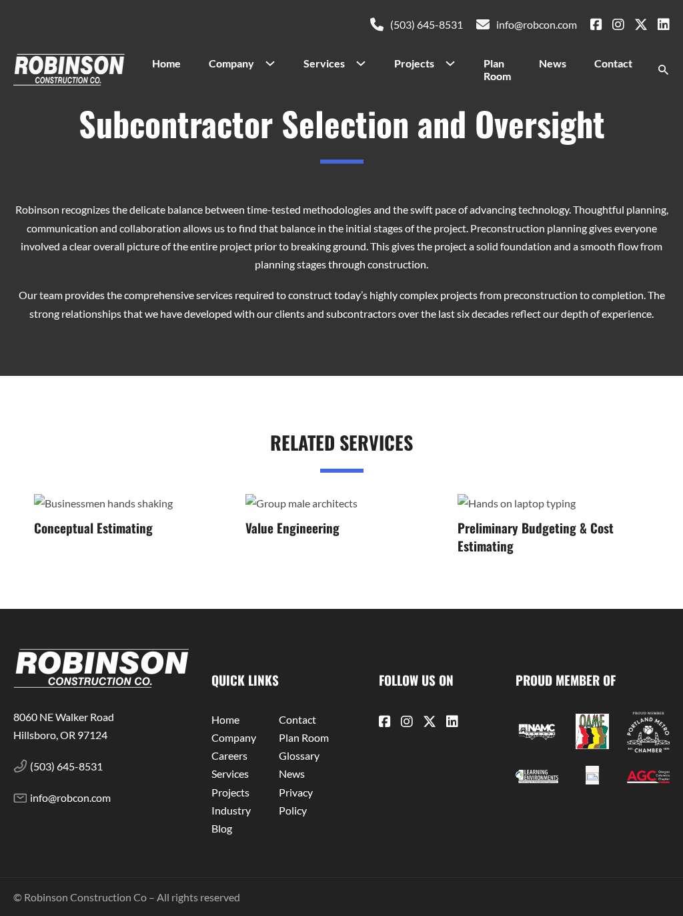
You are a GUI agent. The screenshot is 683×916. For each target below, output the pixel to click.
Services (324, 63)
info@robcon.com (536, 24)
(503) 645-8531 (426, 24)
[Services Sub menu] (366, 63)
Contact (613, 63)
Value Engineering (292, 527)
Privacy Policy (296, 801)
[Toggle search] (663, 70)
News (552, 63)
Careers (229, 755)
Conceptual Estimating (93, 527)
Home (166, 63)
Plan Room (497, 69)
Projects (414, 63)
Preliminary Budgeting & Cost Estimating (536, 536)
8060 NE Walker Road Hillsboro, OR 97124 (64, 725)
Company (231, 63)
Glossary (299, 755)
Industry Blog (231, 819)
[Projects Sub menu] (455, 63)
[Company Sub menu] (275, 63)
